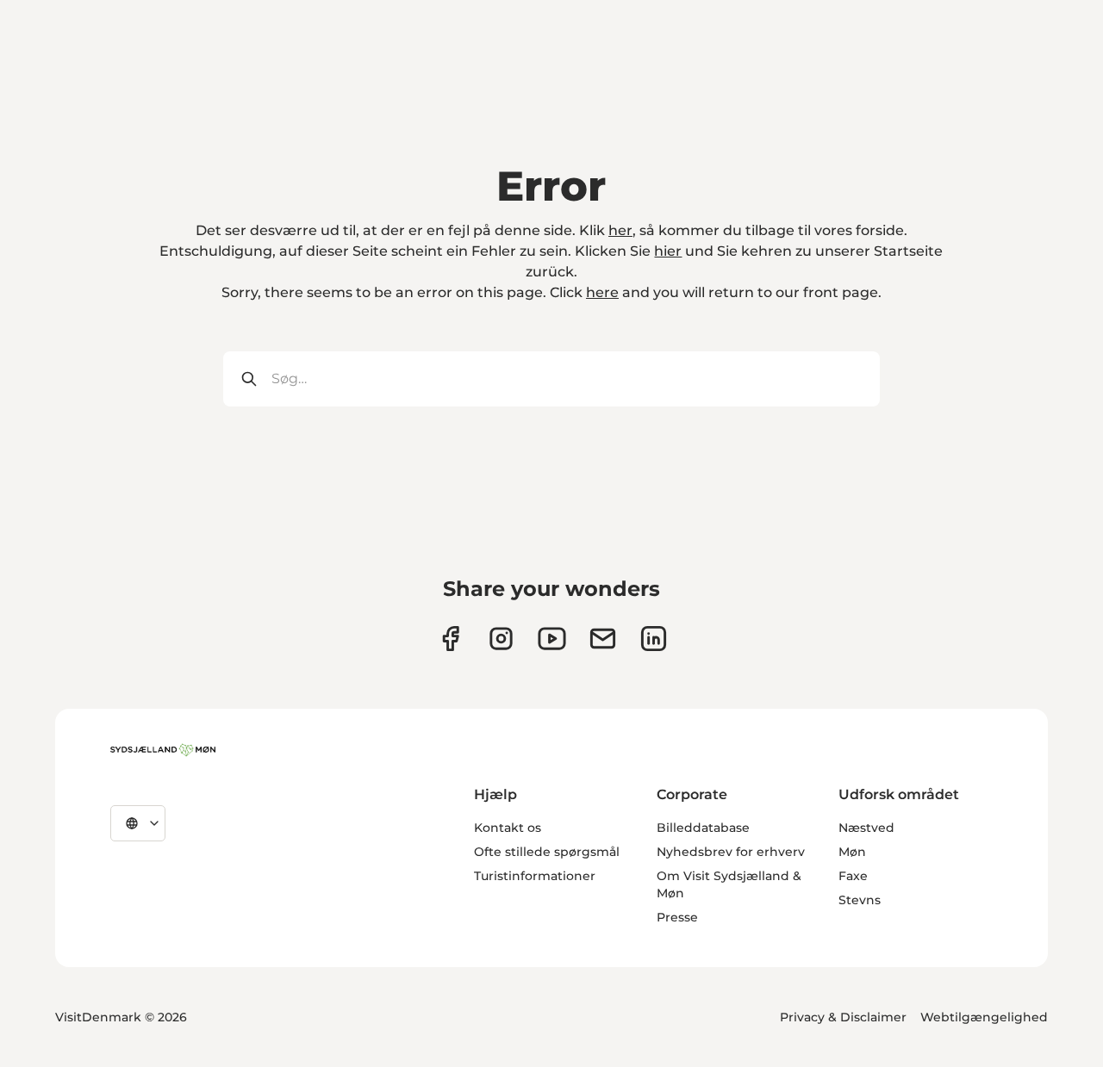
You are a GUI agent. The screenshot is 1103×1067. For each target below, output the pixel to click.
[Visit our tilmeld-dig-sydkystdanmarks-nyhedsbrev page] (603, 638)
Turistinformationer (534, 876)
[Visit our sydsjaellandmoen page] (450, 638)
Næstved (866, 827)
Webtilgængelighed (984, 1017)
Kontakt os (507, 827)
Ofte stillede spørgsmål (547, 851)
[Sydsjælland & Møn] (162, 750)
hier (668, 251)
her (620, 230)
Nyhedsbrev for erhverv (731, 851)
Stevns (859, 900)
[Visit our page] (501, 638)
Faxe (853, 876)
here (602, 292)
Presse (677, 917)
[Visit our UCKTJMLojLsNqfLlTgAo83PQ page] (552, 638)
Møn (852, 851)
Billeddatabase (703, 827)
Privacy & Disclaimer (843, 1017)
